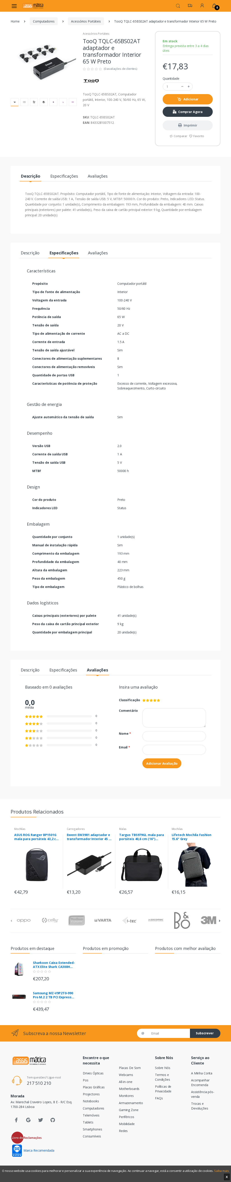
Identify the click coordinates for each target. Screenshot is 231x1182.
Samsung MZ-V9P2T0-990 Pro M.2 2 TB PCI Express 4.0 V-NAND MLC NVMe (53, 995)
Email (124, 747)
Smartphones (92, 1129)
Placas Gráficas (94, 1087)
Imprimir (190, 125)
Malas (123, 829)
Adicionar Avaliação (162, 763)
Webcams (126, 1075)
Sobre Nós (162, 1068)
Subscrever (205, 1033)
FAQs (159, 1098)
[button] (178, 5)
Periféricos (126, 1117)
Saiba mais (221, 1171)
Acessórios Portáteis (86, 21)
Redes (123, 1131)
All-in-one (125, 1082)
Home (15, 21)
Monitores (126, 1096)
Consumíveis (92, 1136)
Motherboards (129, 1089)
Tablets (88, 1122)
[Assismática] (32, 5)
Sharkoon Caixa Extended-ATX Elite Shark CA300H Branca (54, 965)
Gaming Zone (128, 1110)
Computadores (43, 21)
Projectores (91, 1094)
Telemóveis (91, 1115)
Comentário (127, 710)
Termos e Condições (162, 1077)
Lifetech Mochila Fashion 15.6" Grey (192, 837)
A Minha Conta (201, 1073)
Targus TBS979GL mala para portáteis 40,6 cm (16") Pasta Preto (141, 837)
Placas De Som (130, 1068)
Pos (85, 1080)
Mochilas (19, 829)
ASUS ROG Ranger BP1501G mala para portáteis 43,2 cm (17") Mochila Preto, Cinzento (36, 837)
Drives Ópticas (93, 1073)
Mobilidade (127, 1124)
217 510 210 (39, 1083)
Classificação (127, 700)
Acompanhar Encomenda (200, 1082)
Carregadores (76, 829)
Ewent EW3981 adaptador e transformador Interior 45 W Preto (89, 837)
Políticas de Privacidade (163, 1088)
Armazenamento (131, 1103)
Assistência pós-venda (202, 1094)
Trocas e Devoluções (199, 1105)
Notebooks (91, 1101)
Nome (125, 733)
